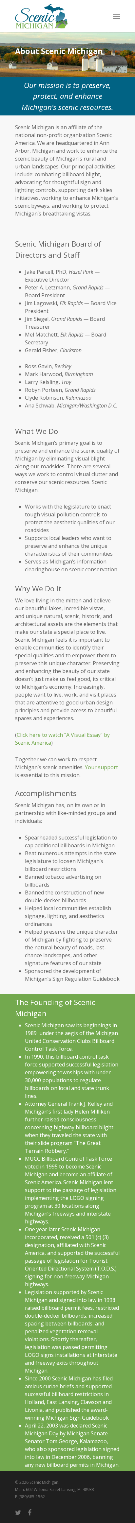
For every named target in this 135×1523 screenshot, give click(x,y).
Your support (101, 767)
